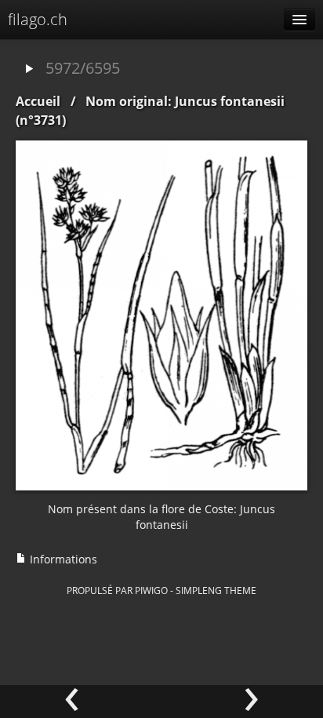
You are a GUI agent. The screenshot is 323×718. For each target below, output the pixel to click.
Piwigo (151, 590)
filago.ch (37, 19)
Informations (62, 559)
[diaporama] (29, 69)
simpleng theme (216, 590)
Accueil (38, 101)
